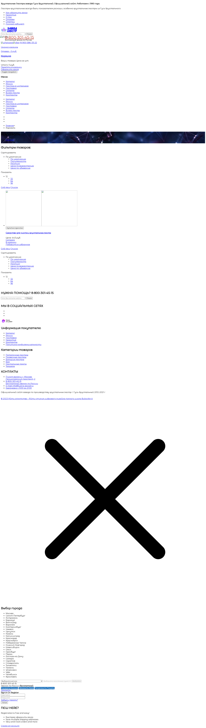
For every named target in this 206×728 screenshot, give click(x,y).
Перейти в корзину (11, 67)
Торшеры (10, 366)
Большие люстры (15, 359)
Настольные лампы (16, 364)
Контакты (11, 95)
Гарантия (11, 340)
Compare (10, 240)
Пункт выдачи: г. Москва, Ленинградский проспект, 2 (20, 378)
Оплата (10, 90)
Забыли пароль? (9, 700)
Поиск (29, 34)
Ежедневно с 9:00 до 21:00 (19, 388)
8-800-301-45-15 (19, 37)
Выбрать (76, 681)
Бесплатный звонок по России (22, 383)
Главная (10, 126)
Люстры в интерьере (17, 86)
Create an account (10, 726)
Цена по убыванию (20, 168)
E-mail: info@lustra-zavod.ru (19, 386)
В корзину (11, 242)
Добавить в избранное (18, 244)
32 (11, 179)
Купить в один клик (15, 228)
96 (11, 183)
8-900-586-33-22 (28, 42)
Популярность (18, 161)
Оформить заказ (10, 69)
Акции (9, 84)
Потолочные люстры (17, 355)
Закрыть (6, 690)
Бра (8, 362)
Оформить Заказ (26, 688)
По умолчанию (18, 159)
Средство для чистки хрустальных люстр (28, 233)
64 (11, 181)
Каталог (10, 81)
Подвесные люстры (16, 357)
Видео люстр (13, 93)
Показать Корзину (9, 688)
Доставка (11, 88)
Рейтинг (15, 163)
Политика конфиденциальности (23, 344)
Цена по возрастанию (22, 166)
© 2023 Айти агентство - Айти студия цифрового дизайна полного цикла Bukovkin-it (47, 399)
